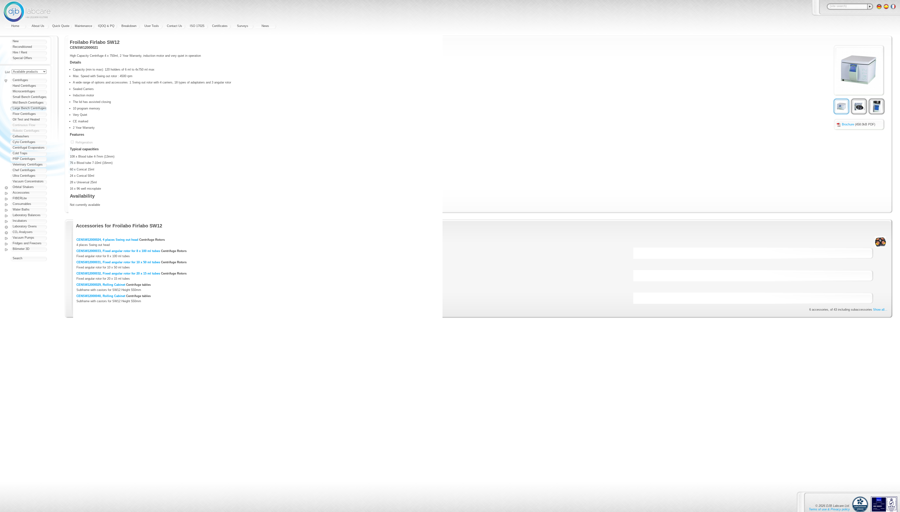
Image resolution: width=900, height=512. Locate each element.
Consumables (22, 204)
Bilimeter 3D (21, 249)
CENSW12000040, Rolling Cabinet (100, 296)
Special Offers (22, 58)
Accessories (21, 192)
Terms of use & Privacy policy (829, 509)
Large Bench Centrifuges (29, 108)
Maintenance (83, 26)
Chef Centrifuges (24, 170)
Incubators (20, 220)
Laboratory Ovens (25, 226)
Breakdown (128, 26)
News (265, 26)
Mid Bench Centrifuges (28, 102)
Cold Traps (20, 153)
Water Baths (21, 209)
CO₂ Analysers (23, 232)
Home (15, 26)
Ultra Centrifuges (24, 175)
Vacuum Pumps (23, 237)
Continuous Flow (24, 125)
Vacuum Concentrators (28, 181)
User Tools (151, 26)
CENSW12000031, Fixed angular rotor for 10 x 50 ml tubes (118, 262)
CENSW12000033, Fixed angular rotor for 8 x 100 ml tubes (118, 251)
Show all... (880, 309)
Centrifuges (20, 80)
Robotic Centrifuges (26, 130)
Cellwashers (21, 136)
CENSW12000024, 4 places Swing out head (107, 239)
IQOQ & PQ (106, 26)
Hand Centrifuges (24, 85)
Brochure (848, 124)
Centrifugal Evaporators (29, 147)
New (16, 41)
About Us (38, 26)
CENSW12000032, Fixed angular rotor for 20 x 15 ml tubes (118, 273)
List (7, 72)
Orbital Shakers (23, 187)
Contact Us (174, 26)
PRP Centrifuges (24, 159)
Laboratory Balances (27, 215)
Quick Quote (60, 26)
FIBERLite (20, 198)
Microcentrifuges (24, 91)
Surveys (242, 26)
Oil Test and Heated (26, 119)
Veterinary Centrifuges (28, 164)
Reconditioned (22, 47)
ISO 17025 (197, 26)
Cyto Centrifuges (24, 142)
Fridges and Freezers (27, 243)
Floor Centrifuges (24, 114)
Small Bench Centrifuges (29, 97)
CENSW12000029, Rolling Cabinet (100, 284)
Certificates (220, 26)
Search (17, 258)
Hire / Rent (20, 52)
